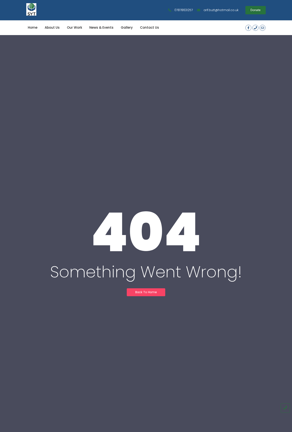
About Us (52, 27)
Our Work (74, 27)
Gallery (127, 27)
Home (32, 27)
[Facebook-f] (248, 28)
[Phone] (255, 28)
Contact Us (149, 27)
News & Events (101, 27)
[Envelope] (262, 28)
